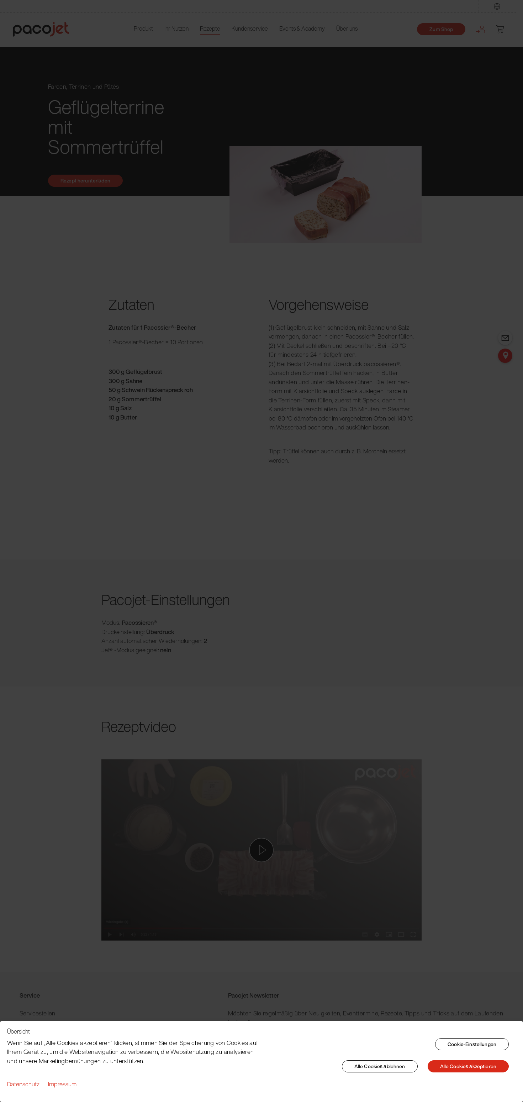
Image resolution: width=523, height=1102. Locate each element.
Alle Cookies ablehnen (379, 1066)
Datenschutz (23, 1084)
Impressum (62, 1084)
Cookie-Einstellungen (472, 1044)
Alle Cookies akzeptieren (468, 1066)
